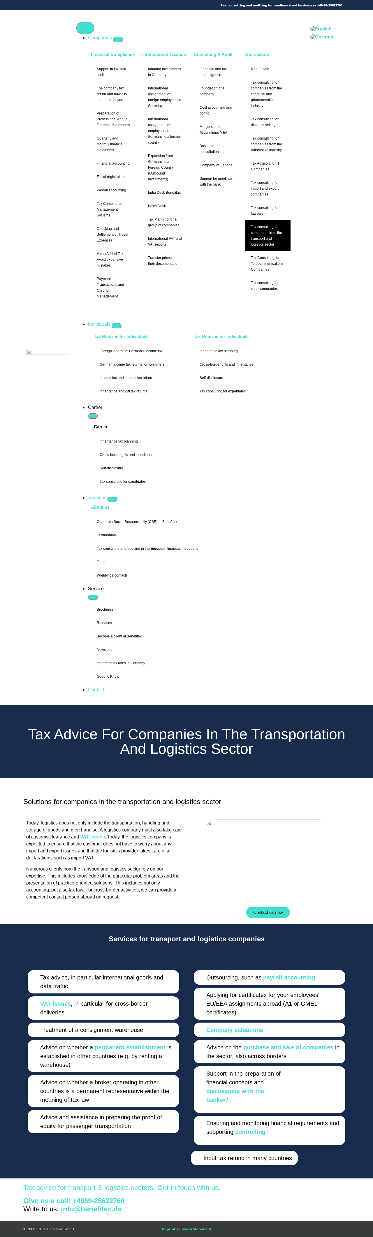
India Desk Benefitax (164, 193)
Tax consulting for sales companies (265, 286)
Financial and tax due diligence (213, 72)
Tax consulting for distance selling (265, 122)
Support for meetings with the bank (216, 181)
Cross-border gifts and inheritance (227, 364)
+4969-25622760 (98, 1201)
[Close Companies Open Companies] (118, 39)
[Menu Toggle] (85, 28)
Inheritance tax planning (219, 351)
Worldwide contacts (112, 575)
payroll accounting (289, 977)
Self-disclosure (211, 378)
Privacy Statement (195, 1229)
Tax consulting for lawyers (265, 211)
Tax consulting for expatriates (223, 391)
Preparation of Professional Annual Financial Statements (113, 119)
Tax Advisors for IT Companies (265, 166)
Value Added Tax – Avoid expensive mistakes (111, 259)
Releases (104, 623)
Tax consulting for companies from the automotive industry (266, 144)
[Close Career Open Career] (93, 416)
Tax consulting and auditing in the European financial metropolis (147, 549)
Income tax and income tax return (126, 378)
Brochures (105, 609)
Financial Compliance (113, 54)
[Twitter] (47, 5)
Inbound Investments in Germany (164, 72)
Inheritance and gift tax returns (123, 391)
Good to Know (108, 676)
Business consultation (209, 149)
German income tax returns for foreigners (132, 364)
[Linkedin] (73, 5)
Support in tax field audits (111, 72)
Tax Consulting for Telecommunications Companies (267, 264)
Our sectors (257, 54)
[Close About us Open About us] (112, 499)
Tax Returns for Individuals (121, 336)
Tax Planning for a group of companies (164, 222)
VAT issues (92, 836)
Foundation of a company (212, 91)
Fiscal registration (111, 177)
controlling (250, 1132)
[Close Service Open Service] (93, 597)
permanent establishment (130, 1047)
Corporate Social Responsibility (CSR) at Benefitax (137, 522)
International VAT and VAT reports (165, 241)
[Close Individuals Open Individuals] (117, 325)
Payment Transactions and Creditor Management (110, 287)
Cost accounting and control (216, 110)
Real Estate (260, 69)
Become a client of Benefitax (119, 636)
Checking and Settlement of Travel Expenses (112, 234)
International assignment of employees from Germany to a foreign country (164, 131)
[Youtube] (81, 5)
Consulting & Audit (213, 54)
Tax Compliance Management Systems (109, 209)
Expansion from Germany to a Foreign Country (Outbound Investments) (161, 167)
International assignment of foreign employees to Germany (164, 97)
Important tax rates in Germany (121, 663)
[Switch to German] (321, 37)
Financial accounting (113, 163)
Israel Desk (157, 206)
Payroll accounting (111, 190)
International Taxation (164, 54)
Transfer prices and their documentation (164, 261)
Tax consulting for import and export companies (265, 188)
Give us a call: (48, 1201)
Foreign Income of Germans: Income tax (131, 351)
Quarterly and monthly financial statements (110, 144)
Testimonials (107, 535)
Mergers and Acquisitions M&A (213, 130)
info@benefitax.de (91, 1209)
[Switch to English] (321, 28)
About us (100, 507)
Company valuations (216, 165)
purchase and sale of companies (288, 1047)
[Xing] (64, 5)
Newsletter (105, 650)
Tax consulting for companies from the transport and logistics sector (266, 235)
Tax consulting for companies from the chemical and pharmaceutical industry (266, 94)
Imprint (168, 1229)
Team (101, 562)
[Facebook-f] (56, 5)
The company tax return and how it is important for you (112, 94)
